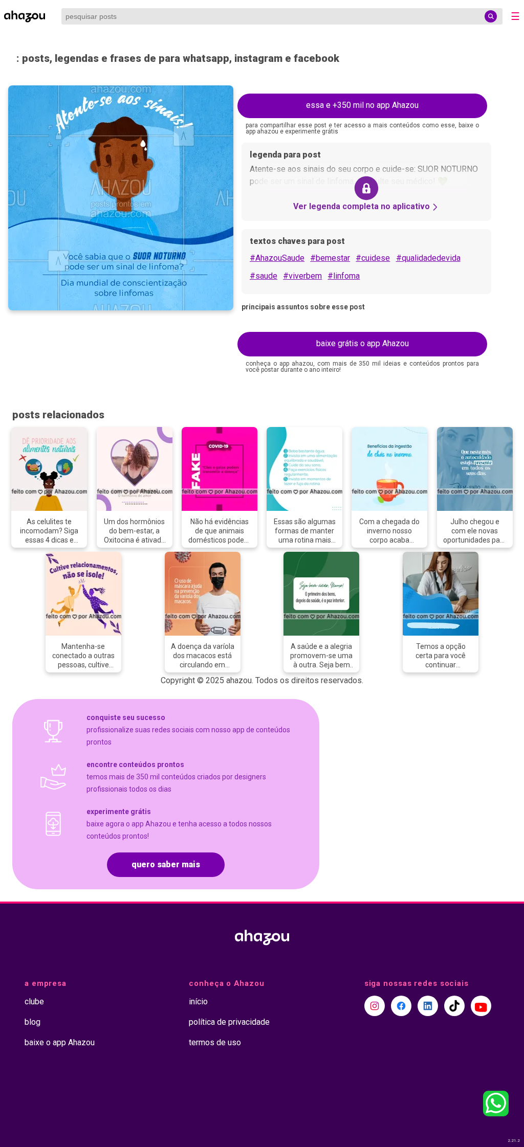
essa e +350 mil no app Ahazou (362, 105)
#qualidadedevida (428, 258)
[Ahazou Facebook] (401, 1006)
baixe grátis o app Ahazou (362, 343)
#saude (263, 276)
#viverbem (302, 276)
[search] (491, 16)
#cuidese (373, 258)
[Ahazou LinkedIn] (428, 1006)
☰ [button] (515, 16)
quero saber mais (166, 864)
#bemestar (330, 258)
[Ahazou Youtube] (481, 1006)
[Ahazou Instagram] (374, 1006)
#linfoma (344, 276)
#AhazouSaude (277, 258)
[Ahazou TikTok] (454, 1006)
